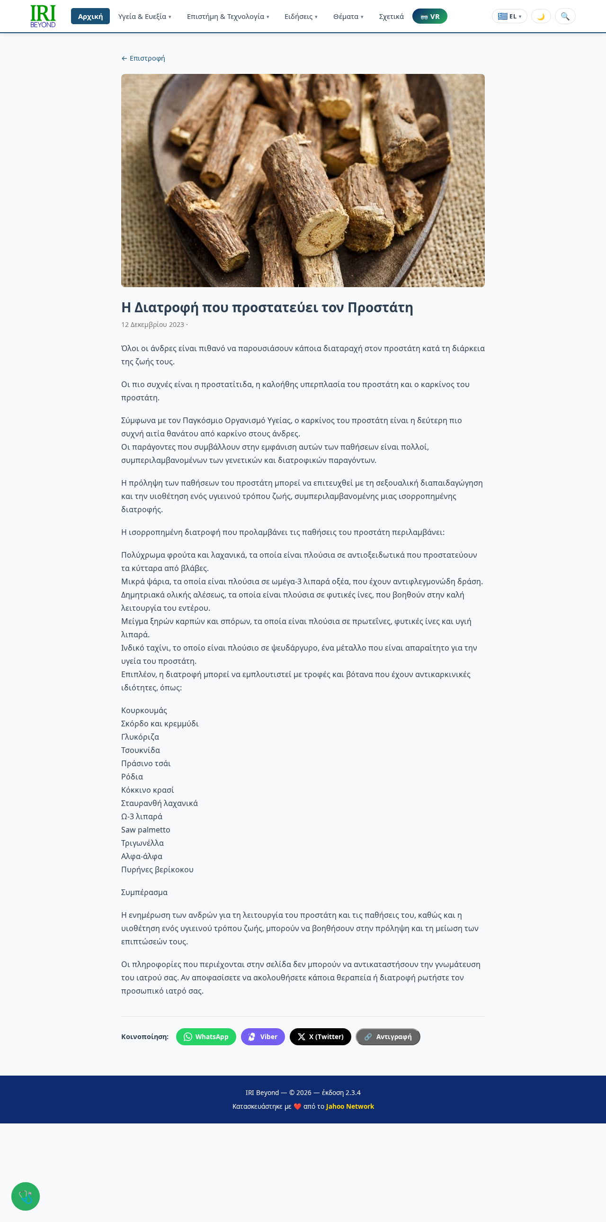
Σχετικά (391, 16)
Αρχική (90, 16)
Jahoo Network (350, 1106)
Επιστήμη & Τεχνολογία (228, 16)
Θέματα (348, 16)
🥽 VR (430, 16)
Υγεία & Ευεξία (144, 16)
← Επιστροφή (143, 58)
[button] (43, 16)
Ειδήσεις (301, 16)
